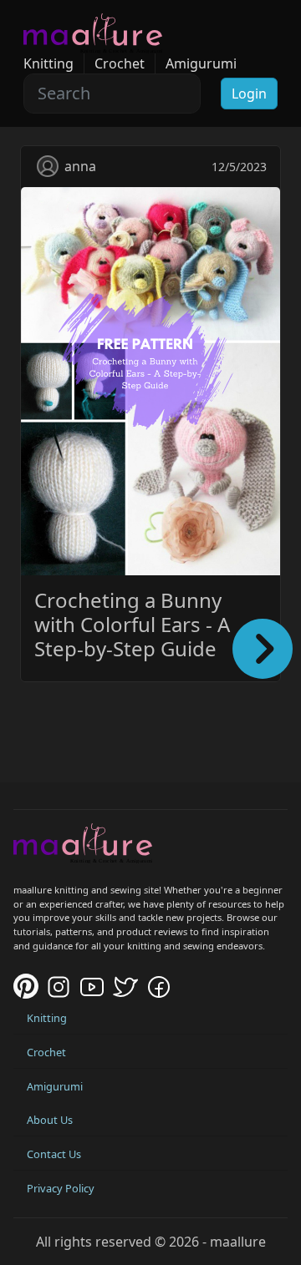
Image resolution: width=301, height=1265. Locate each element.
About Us (50, 1119)
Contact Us (54, 1153)
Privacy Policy (60, 1188)
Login (249, 93)
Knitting (48, 63)
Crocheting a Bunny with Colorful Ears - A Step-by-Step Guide (132, 624)
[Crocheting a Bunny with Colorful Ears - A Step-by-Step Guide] (150, 380)
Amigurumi (201, 63)
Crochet (119, 63)
